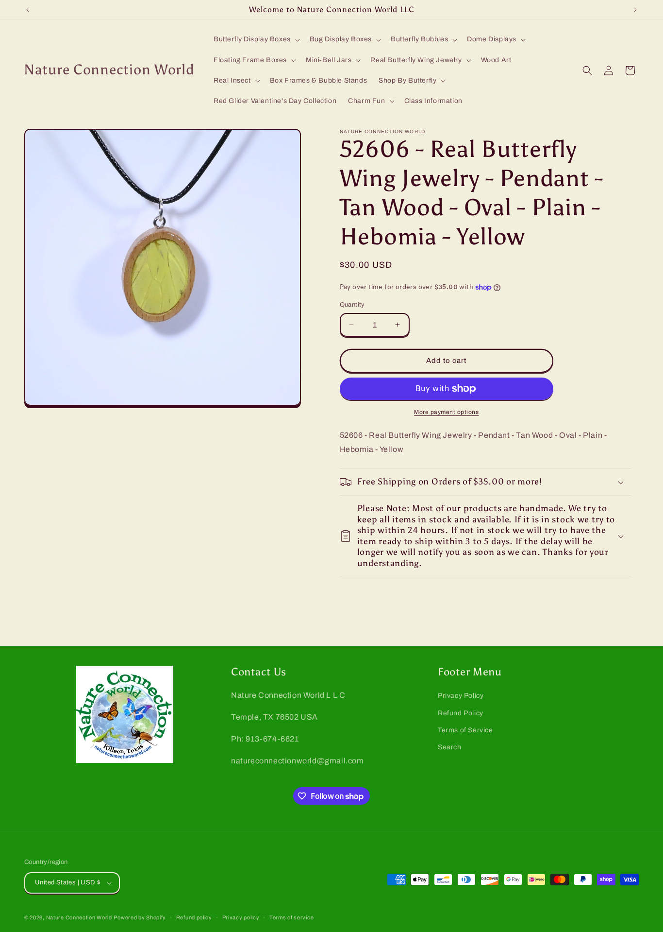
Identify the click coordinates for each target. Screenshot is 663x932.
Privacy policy (241, 917)
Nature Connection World (79, 917)
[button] (256, 39)
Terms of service (291, 917)
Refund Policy (460, 713)
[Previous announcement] (27, 9)
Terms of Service (465, 730)
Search (450, 747)
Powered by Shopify (140, 917)
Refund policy (194, 917)
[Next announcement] (635, 9)
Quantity (352, 304)
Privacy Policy (460, 695)
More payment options (446, 412)
